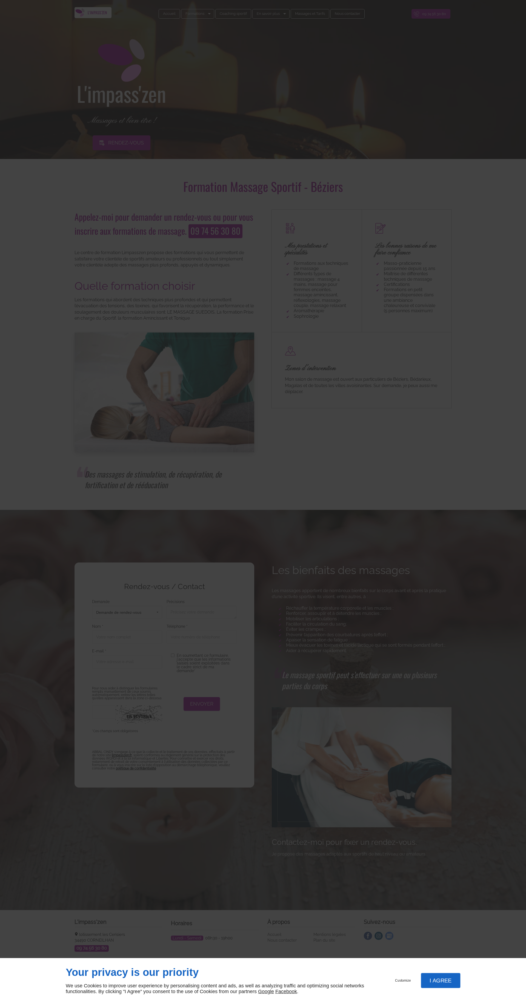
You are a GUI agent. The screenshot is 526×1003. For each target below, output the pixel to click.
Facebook (286, 991)
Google (266, 991)
